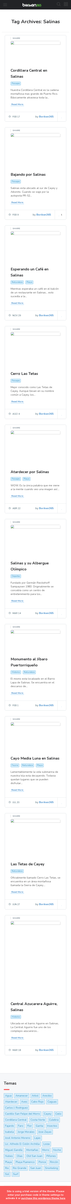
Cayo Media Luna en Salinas (35, 758)
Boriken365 (46, 116)
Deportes (16, 576)
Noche (57, 1150)
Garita (39, 1126)
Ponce (42, 1162)
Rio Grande (19, 1168)
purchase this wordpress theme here (43, 1198)
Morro (45, 1150)
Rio (7, 1168)
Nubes (9, 1156)
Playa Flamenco (25, 1162)
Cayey (47, 1114)
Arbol (35, 1095)
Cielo (58, 1114)
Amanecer (22, 1095)
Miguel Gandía (13, 1150)
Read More (17, 104)
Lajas (37, 1138)
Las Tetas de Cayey (27, 864)
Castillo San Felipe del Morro (22, 1114)
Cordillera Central (16, 1120)
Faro (20, 1126)
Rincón (54, 1162)
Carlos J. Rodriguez (16, 1108)
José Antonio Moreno (17, 1138)
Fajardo (9, 1126)
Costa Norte (37, 1120)
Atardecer (11, 1101)
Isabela (9, 1132)
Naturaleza (17, 282)
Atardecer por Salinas (30, 471)
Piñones (51, 1156)
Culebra (54, 1120)
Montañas (32, 1150)
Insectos (52, 1126)
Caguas (52, 1101)
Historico (16, 672)
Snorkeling (51, 1168)
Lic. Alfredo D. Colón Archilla (22, 1144)
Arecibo (47, 1095)
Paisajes (16, 83)
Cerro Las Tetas (24, 373)
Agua (8, 1095)
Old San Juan (34, 1156)
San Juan (35, 1168)
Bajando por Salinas (28, 174)
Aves (24, 1101)
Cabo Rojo (37, 1101)
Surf (15, 1174)
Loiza (47, 1144)
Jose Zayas (44, 1132)
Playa (29, 282)
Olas (20, 1156)
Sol (7, 1174)
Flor (29, 1126)
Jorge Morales (26, 1132)
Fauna (15, 765)
